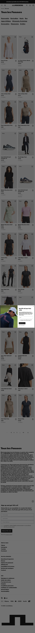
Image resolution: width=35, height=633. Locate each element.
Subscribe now (22, 323)
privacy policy (22, 325)
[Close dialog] (33, 306)
